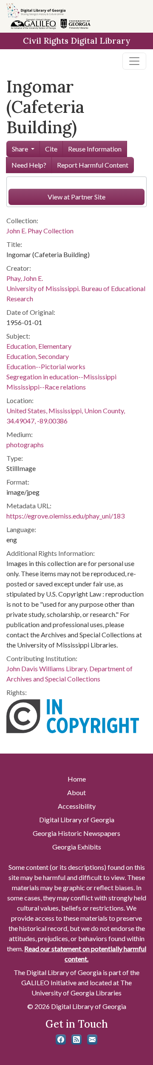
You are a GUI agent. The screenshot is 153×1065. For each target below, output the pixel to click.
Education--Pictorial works (45, 366)
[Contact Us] (92, 1039)
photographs (25, 444)
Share (20, 149)
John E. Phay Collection (40, 231)
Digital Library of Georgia (76, 820)
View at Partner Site (76, 197)
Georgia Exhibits (76, 847)
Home (77, 779)
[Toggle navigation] (134, 61)
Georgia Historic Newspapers (76, 833)
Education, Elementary (38, 346)
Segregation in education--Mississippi (61, 377)
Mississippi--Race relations (46, 387)
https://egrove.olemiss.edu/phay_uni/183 (65, 516)
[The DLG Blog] (76, 1039)
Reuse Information (95, 149)
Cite (51, 149)
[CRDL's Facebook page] (61, 1039)
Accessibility (77, 806)
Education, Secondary (37, 356)
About (76, 792)
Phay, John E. (24, 278)
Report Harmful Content (92, 165)
